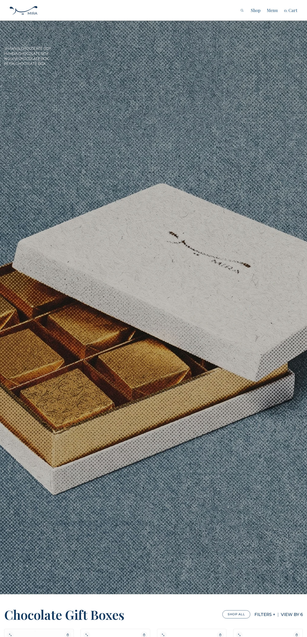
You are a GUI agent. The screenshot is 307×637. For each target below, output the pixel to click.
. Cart (290, 10)
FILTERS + (264, 614)
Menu (272, 10)
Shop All (236, 614)
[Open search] (242, 10)
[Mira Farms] (23, 10)
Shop (256, 10)
